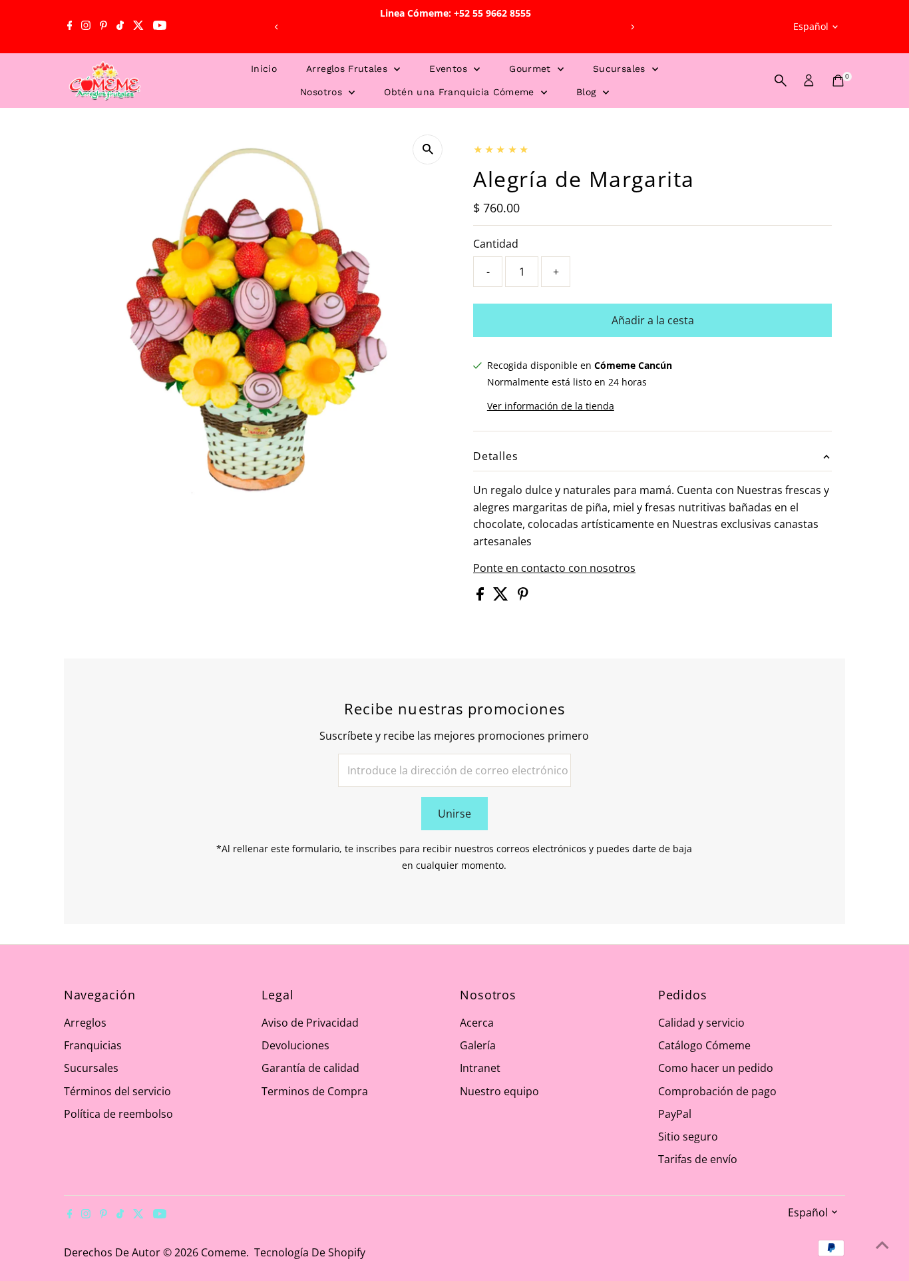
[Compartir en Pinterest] (523, 596)
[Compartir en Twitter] (502, 596)
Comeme (223, 1252)
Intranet (480, 1068)
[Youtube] (160, 27)
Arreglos (85, 1022)
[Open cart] (838, 81)
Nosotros (322, 92)
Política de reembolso (118, 1114)
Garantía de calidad (310, 1068)
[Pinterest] (103, 27)
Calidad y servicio (701, 1022)
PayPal (674, 1114)
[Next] (632, 27)
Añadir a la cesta (653, 320)
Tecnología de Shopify (309, 1252)
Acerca (477, 1022)
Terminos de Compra (315, 1091)
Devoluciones (295, 1045)
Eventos (449, 68)
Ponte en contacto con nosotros (554, 568)
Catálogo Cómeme (704, 1045)
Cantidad (495, 243)
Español (810, 26)
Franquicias (93, 1045)
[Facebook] (70, 27)
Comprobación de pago (717, 1091)
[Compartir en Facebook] (481, 596)
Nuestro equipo (499, 1091)
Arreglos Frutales (348, 68)
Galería (478, 1045)
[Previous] (276, 27)
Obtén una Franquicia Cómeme (461, 92)
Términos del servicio (117, 1091)
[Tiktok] (120, 27)
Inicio (264, 68)
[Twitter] (138, 27)
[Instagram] (86, 27)
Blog (588, 92)
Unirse (454, 813)
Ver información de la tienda (550, 406)
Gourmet (531, 68)
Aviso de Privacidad (310, 1022)
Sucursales (621, 68)
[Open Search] (781, 81)
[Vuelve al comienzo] (882, 1244)
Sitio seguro (688, 1136)
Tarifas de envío (697, 1159)
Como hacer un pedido (715, 1068)
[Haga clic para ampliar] (428, 149)
